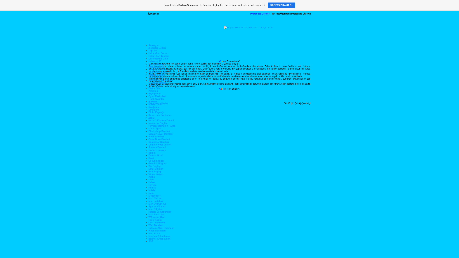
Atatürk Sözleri (156, 74)
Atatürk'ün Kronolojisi (160, 80)
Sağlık (151, 152)
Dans (151, 179)
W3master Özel (156, 217)
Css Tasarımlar (156, 222)
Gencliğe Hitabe (157, 83)
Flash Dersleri (156, 136)
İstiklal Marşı (155, 85)
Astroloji (153, 91)
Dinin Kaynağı (156, 112)
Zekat (151, 117)
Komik (152, 187)
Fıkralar (152, 101)
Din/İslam (153, 109)
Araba (151, 177)
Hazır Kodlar (155, 220)
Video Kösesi (155, 174)
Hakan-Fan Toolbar (158, 56)
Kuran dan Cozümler (159, 115)
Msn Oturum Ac (157, 203)
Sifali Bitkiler (155, 169)
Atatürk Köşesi (156, 66)
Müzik (151, 190)
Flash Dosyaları (157, 230)
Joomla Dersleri (157, 147)
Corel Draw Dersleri (159, 139)
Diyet (151, 158)
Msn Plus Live (156, 214)
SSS (150, 241)
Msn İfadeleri (155, 201)
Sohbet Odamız (157, 64)
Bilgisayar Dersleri (158, 142)
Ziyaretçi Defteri (157, 48)
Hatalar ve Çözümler (159, 212)
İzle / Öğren (154, 128)
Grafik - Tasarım (157, 150)
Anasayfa (153, 45)
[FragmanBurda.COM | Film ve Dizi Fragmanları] (248, 27)
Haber (151, 182)
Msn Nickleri (155, 198)
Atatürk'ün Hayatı (157, 69)
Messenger (154, 195)
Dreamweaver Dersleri (160, 134)
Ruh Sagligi (155, 171)
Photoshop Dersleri (260, 14)
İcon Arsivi (154, 233)
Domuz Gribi (155, 155)
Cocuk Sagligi (156, 160)
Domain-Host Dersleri (160, 144)
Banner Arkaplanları (159, 238)
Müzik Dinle (155, 104)
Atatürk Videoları (157, 77)
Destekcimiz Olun (158, 58)
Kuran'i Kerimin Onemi (161, 120)
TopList (152, 50)
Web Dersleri (155, 225)
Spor (151, 193)
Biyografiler (154, 93)
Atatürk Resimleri (158, 72)
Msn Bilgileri (155, 209)
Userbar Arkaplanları (159, 236)
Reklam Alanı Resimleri (161, 228)
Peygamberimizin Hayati (162, 126)
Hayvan (152, 185)
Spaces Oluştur (156, 206)
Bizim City (154, 88)
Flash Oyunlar (156, 99)
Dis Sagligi (154, 166)
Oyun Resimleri (157, 96)
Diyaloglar (154, 107)
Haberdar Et (155, 61)
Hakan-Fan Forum (158, 53)
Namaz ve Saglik (157, 123)
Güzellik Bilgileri (157, 163)
